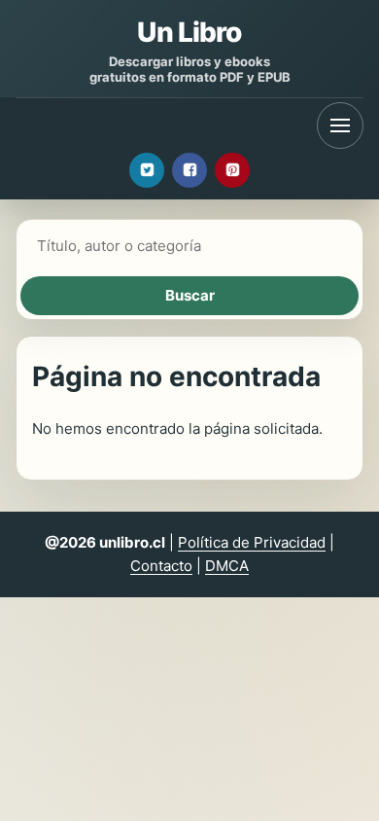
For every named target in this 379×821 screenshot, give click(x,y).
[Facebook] (189, 170)
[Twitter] (146, 170)
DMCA (227, 565)
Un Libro (189, 32)
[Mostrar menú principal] (340, 125)
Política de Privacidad (252, 542)
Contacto (161, 565)
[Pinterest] (232, 170)
